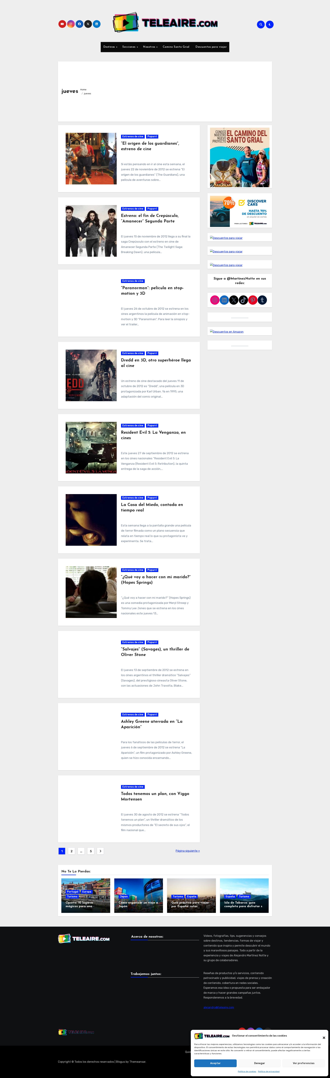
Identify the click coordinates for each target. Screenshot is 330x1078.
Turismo (72, 896)
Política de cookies (247, 1071)
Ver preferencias (304, 1063)
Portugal (72, 891)
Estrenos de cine (132, 136)
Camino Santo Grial (176, 47)
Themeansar (137, 1061)
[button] (322, 1035)
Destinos (109, 47)
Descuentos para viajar (211, 47)
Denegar (259, 1063)
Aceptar (215, 1063)
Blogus (120, 1061)
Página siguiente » (188, 850)
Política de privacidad (268, 1071)
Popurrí (152, 136)
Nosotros (149, 47)
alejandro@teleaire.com (219, 1007)
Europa (86, 891)
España (191, 896)
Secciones (129, 47)
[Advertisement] (181, 91)
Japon (124, 896)
